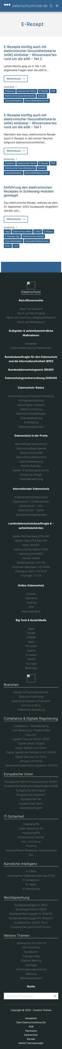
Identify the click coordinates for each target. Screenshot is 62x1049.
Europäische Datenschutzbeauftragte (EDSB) (31, 786)
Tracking (31, 602)
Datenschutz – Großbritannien (31, 501)
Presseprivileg (31, 956)
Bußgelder (31, 343)
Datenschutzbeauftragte (31, 413)
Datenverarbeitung (31, 418)
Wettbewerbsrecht (31, 978)
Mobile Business (31, 465)
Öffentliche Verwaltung (31, 709)
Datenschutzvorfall (31, 452)
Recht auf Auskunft (31, 308)
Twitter (31, 659)
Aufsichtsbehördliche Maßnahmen (31, 348)
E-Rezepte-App (12, 236)
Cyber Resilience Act (31, 828)
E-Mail (38, 231)
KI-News (31, 884)
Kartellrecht (31, 951)
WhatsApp (31, 668)
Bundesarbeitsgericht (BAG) (31, 905)
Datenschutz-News (27, 91)
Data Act (31, 734)
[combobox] (28, 996)
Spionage (31, 965)
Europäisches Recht (31, 803)
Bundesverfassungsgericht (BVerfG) (31, 913)
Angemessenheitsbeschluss (31, 497)
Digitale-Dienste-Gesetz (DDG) (31, 739)
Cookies (31, 593)
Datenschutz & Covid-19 (31, 943)
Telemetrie (31, 598)
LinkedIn (31, 637)
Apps (7, 231)
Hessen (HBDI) (31, 558)
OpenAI (31, 650)
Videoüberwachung (31, 479)
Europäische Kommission (31, 790)
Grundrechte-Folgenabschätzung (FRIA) (31, 875)
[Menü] (57, 5)
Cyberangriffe (31, 824)
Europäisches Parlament (31, 794)
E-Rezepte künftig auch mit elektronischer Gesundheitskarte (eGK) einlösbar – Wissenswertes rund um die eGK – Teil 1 (30, 121)
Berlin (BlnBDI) (31, 545)
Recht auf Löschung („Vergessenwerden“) (31, 317)
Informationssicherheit (31, 837)
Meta (31, 641)
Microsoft (31, 646)
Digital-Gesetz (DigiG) (31, 743)
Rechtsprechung (16, 897)
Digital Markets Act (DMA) (31, 747)
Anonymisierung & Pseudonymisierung (31, 396)
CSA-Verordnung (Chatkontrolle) (31, 730)
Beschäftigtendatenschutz (31, 444)
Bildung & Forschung (31, 696)
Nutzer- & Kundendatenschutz (31, 470)
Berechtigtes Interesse (31, 404)
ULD (16, 246)
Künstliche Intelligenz (20, 864)
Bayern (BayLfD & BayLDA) (31, 540)
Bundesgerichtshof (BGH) (31, 909)
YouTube (31, 663)
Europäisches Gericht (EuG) (31, 922)
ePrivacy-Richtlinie (31, 761)
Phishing (31, 846)
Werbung (31, 973)
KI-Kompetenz (31, 880)
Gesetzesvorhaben (31, 807)
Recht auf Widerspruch (31, 322)
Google (31, 633)
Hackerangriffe (31, 832)
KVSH (8, 246)
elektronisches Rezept (33, 236)
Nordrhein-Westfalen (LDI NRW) (31, 567)
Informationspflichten (31, 426)
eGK (53, 91)
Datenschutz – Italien (31, 510)
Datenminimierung (31, 409)
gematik (42, 96)
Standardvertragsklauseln (31, 514)
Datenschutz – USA (31, 505)
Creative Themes (42, 1010)
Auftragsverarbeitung (31, 400)
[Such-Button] (55, 996)
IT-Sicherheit (14, 816)
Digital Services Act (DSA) (31, 756)
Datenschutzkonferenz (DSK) (31, 549)
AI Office (31, 871)
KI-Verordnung (31, 888)
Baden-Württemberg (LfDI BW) (31, 536)
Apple (31, 628)
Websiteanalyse (31, 611)
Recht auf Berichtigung (31, 313)
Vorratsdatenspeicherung (31, 969)
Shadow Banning (31, 960)
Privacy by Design (31, 474)
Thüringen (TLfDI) (31, 575)
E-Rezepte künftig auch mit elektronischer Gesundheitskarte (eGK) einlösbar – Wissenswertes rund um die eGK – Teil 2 (30, 53)
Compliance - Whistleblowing (31, 726)
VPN (31, 606)
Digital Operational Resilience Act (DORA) (31, 752)
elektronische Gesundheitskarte (20, 96)
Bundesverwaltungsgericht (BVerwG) (31, 918)
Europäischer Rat (31, 799)
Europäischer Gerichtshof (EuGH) (31, 927)
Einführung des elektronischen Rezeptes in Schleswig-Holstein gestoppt (29, 191)
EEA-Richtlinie (31, 947)
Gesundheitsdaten (13, 100)
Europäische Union (18, 774)
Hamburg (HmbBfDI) (31, 553)
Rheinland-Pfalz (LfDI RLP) (31, 571)
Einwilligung (31, 422)
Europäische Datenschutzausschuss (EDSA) (31, 781)
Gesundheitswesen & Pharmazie (31, 701)
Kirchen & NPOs (31, 705)
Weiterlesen (17, 79)
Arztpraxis (9, 91)
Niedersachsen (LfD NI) (31, 562)
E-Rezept (43, 91)
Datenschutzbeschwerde (31, 448)
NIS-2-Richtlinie (31, 841)
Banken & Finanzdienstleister (31, 692)
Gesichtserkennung (31, 461)
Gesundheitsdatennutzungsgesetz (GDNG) (31, 765)
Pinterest (31, 654)
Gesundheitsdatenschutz (36, 100)
